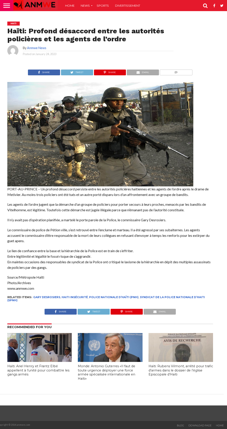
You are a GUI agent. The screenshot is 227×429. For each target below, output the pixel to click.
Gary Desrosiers (46, 297)
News (85, 5)
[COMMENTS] (176, 71)
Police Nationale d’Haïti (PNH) (114, 297)
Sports (103, 5)
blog (180, 425)
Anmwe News (36, 48)
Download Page (199, 425)
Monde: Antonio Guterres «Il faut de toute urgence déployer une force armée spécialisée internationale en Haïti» (106, 372)
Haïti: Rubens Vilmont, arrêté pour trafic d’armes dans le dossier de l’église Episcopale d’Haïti (181, 370)
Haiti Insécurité (75, 297)
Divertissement (127, 5)
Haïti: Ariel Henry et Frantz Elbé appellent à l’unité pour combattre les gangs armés (38, 370)
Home (69, 5)
